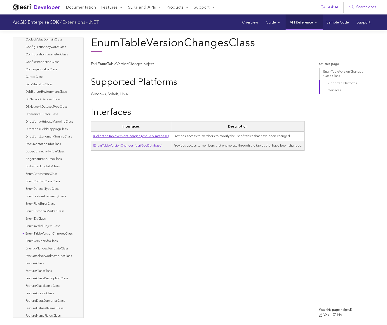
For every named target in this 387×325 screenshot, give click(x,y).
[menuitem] (250, 22)
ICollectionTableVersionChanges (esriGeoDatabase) (131, 136)
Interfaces (334, 90)
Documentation (81, 7)
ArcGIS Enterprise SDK (36, 22)
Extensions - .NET (81, 22)
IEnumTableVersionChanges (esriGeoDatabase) (127, 145)
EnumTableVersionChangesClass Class (343, 74)
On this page (329, 64)
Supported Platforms (342, 83)
